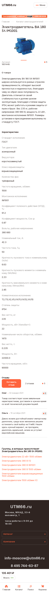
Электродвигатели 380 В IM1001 (18, 465)
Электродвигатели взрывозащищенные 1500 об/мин (22, 474)
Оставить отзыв (11, 383)
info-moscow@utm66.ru (25, 558)
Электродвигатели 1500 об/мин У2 (20, 480)
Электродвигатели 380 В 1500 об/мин (21, 469)
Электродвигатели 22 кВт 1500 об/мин (22, 456)
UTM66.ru (9, 5)
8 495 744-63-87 (24, 566)
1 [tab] (24, 61)
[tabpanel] (24, 45)
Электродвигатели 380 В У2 (16, 461)
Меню (42, 5)
